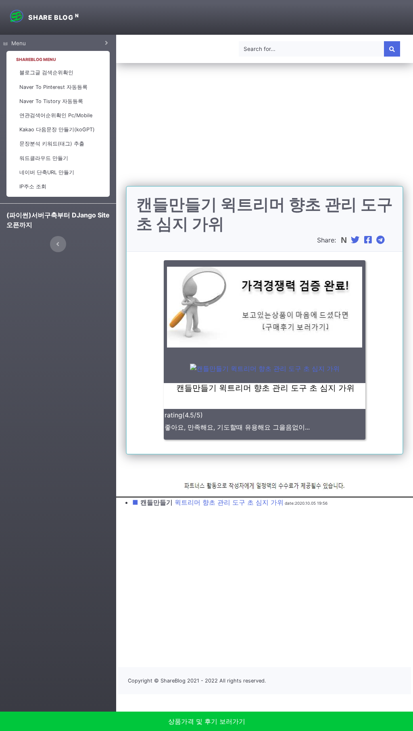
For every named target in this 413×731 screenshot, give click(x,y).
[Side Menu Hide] (58, 244)
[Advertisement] (264, 129)
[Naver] (345, 240)
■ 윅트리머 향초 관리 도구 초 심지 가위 (208, 502)
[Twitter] (356, 240)
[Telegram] (381, 240)
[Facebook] (369, 240)
